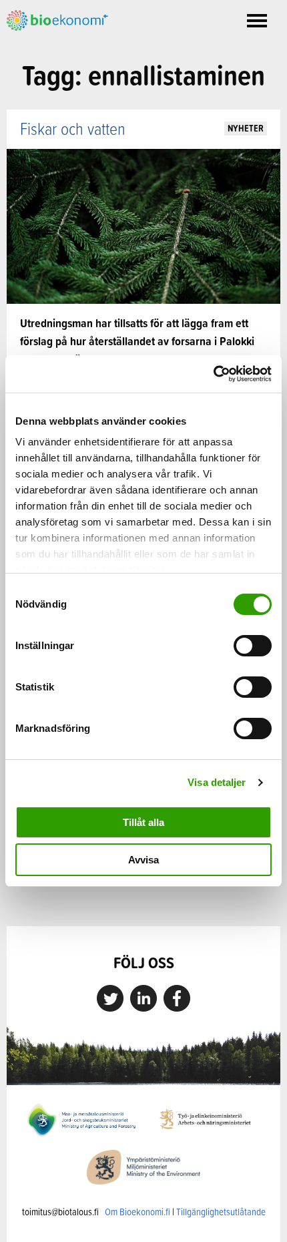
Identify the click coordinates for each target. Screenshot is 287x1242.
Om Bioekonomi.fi (137, 1212)
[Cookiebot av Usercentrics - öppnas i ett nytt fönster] (213, 374)
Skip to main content (53, 45)
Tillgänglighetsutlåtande (221, 1212)
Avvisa (143, 859)
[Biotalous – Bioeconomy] (57, 19)
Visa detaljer (217, 782)
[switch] (253, 645)
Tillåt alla (143, 822)
